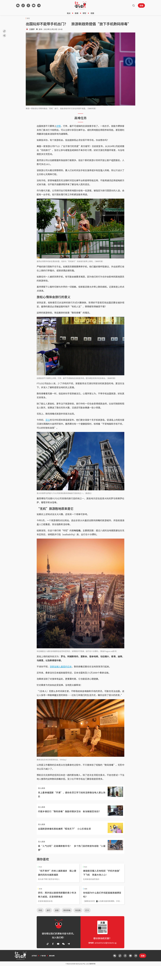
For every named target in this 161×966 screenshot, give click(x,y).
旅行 (48, 910)
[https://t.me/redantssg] (39, 5)
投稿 (141, 5)
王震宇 (32, 29)
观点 (68, 13)
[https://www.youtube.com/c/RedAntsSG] (33, 5)
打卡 (87, 910)
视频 (92, 13)
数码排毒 (66, 910)
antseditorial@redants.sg (106, 942)
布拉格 (77, 910)
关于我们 (34, 956)
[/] (80, 5)
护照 (58, 126)
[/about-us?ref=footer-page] (18, 5)
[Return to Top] (156, 962)
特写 (84, 13)
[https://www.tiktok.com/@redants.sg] (23, 5)
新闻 (76, 13)
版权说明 (51, 956)
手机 (40, 910)
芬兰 (47, 419)
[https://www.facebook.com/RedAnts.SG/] (28, 5)
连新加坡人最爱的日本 (61, 666)
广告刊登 (43, 956)
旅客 (57, 910)
